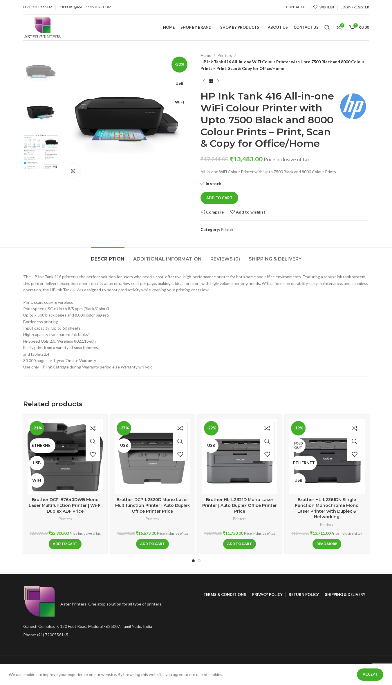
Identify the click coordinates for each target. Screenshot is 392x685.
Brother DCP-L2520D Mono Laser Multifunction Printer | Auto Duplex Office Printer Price (152, 505)
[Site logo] (42, 26)
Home (205, 55)
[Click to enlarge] (73, 171)
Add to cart (219, 198)
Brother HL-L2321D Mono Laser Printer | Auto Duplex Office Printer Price (239, 505)
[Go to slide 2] (199, 560)
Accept (370, 674)
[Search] (327, 27)
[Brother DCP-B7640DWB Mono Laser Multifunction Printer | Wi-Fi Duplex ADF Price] (65, 457)
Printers (224, 55)
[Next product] (217, 80)
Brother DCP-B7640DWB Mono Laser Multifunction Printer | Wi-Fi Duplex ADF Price (65, 505)
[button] (65, 544)
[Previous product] (203, 80)
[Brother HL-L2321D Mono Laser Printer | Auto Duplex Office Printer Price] (240, 457)
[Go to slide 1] (193, 560)
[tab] (107, 256)
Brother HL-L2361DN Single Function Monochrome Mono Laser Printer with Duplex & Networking (327, 508)
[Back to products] (210, 80)
